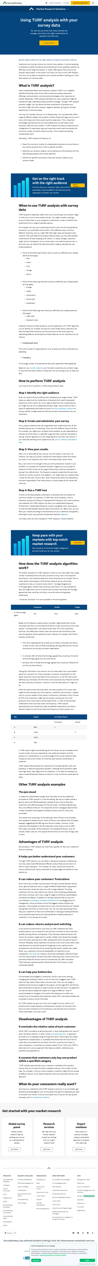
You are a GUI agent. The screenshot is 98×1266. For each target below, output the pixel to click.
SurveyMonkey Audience (40, 1097)
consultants (72, 439)
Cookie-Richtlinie (60, 1255)
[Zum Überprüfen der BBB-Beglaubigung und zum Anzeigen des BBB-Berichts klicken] (26, 1259)
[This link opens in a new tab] (73, 1233)
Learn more (46, 1149)
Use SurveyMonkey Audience (62, 408)
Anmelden (66, 3)
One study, (33, 954)
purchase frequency (58, 1034)
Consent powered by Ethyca (86, 1264)
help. (20, 442)
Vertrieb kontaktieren (55, 3)
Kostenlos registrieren (80, 3)
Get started (77, 543)
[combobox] (10, 1233)
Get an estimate (49, 43)
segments (64, 514)
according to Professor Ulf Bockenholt (44, 900)
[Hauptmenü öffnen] (93, 3)
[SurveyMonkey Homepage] (12, 3)
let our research (61, 439)
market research (36, 368)
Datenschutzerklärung (47, 1255)
